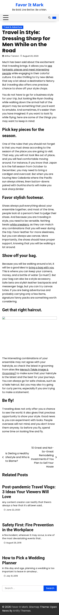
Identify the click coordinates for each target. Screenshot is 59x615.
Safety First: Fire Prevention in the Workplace (28, 527)
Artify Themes (22, 610)
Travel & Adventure (12, 27)
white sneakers (19, 224)
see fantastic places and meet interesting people (27, 69)
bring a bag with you (41, 267)
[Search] (49, 17)
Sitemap (34, 607)
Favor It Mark (29, 5)
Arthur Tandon (12, 56)
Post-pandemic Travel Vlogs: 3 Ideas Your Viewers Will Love (29, 492)
